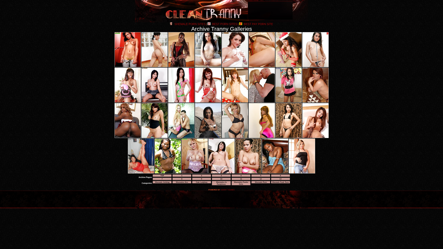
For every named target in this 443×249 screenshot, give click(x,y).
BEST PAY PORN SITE (258, 24)
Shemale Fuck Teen (280, 182)
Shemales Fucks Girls (241, 183)
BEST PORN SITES (224, 24)
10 (221, 179)
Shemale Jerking (162, 182)
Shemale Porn (261, 182)
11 (241, 179)
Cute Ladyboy (201, 182)
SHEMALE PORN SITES (190, 24)
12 (261, 179)
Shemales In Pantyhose (221, 183)
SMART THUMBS (228, 190)
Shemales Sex (182, 182)
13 (280, 179)
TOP (162, 176)
